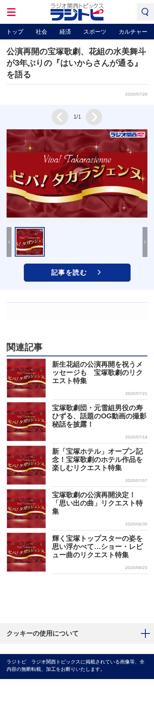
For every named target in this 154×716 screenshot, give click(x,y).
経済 (65, 31)
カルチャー (133, 31)
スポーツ (94, 31)
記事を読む (69, 272)
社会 (41, 31)
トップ (14, 31)
